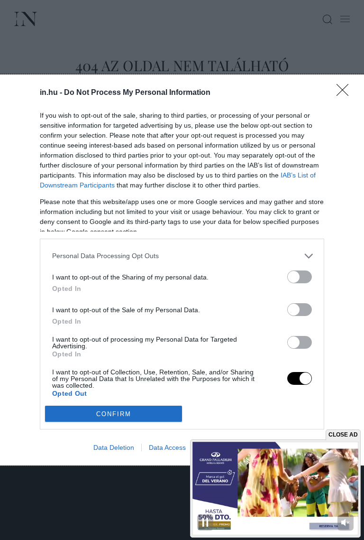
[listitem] (182, 256)
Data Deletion (113, 447)
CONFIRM (113, 414)
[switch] (299, 276)
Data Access (167, 447)
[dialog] (182, 270)
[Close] (346, 93)
